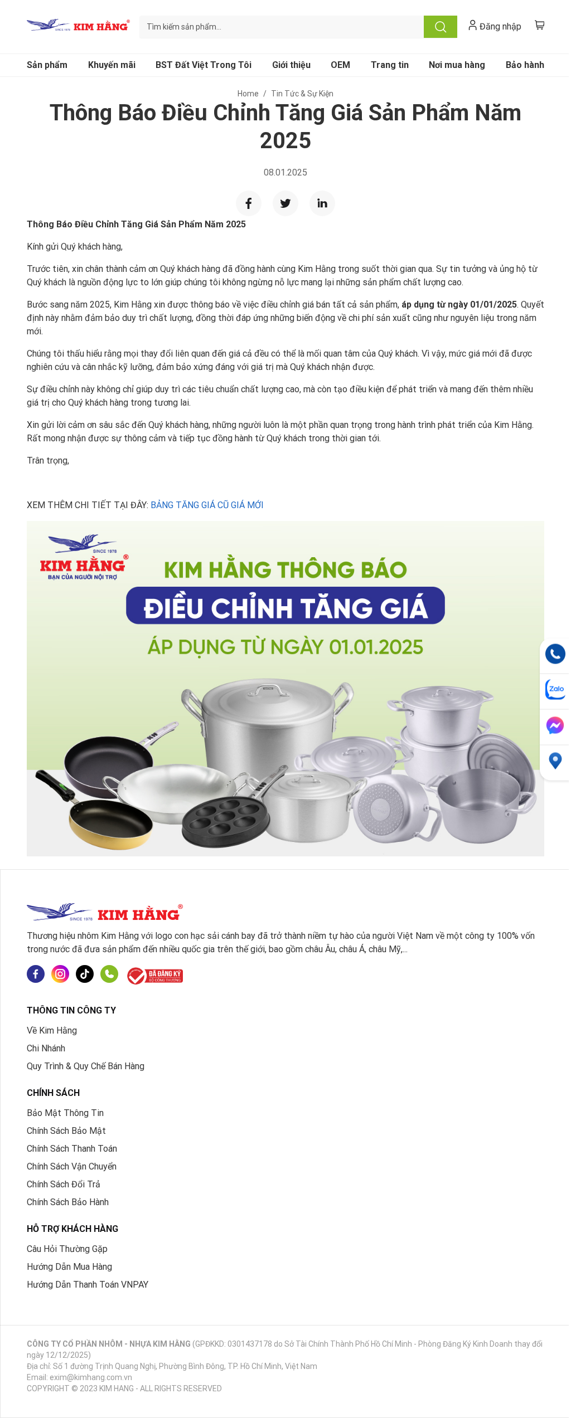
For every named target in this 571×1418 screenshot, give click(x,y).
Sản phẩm (47, 65)
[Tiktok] (85, 976)
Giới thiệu (291, 65)
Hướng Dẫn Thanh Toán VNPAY (87, 1284)
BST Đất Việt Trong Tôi (203, 65)
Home (248, 93)
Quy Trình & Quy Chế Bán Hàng (85, 1066)
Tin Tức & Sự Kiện (302, 93)
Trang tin (390, 65)
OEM (340, 65)
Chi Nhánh (46, 1048)
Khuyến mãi (112, 65)
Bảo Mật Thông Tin (65, 1113)
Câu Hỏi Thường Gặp (67, 1249)
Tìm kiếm (440, 27)
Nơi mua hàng (457, 65)
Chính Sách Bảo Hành (68, 1202)
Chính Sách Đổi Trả (63, 1184)
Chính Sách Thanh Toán (72, 1148)
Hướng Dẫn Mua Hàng (69, 1266)
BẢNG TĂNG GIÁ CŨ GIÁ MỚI (207, 505)
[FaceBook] (36, 976)
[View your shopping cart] (539, 25)
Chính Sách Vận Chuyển (72, 1166)
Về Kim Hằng (52, 1030)
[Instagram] (60, 976)
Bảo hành (525, 65)
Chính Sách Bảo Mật (66, 1130)
